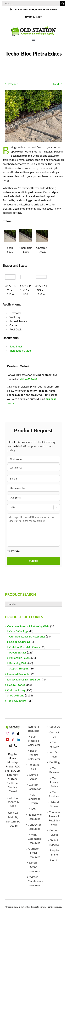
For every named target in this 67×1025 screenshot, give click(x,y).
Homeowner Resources (34, 816)
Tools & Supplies (16, 700)
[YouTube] (7, 739)
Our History (54, 744)
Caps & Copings (18, 631)
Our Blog (54, 762)
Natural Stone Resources (34, 867)
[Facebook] (12, 733)
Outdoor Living (16, 690)
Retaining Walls (18, 663)
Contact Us (54, 734)
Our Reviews (54, 770)
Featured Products (18, 674)
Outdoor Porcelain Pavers (24, 647)
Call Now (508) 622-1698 (13, 802)
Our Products (54, 794)
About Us (54, 726)
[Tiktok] (18, 733)
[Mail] (10, 745)
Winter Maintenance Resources (34, 881)
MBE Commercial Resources (34, 838)
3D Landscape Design (34, 798)
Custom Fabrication (34, 786)
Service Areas (33, 776)
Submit (33, 560)
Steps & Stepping (19, 668)
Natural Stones (16, 684)
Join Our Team (54, 754)
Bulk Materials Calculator (34, 740)
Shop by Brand (15, 695)
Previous (13, 83)
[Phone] (15, 745)
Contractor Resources (34, 826)
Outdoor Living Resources (34, 852)
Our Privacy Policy (54, 782)
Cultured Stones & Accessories (27, 636)
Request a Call (34, 766)
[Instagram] (7, 733)
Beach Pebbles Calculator (34, 754)
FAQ (33, 808)
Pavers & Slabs (17, 652)
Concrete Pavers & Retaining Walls (28, 626)
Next (56, 83)
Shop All (54, 860)
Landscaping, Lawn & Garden (24, 679)
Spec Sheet (15, 346)
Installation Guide (20, 350)
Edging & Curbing (19, 641)
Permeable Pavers (20, 657)
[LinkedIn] (18, 739)
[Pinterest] (12, 739)
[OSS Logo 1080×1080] (33, 26)
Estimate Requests (33, 728)
